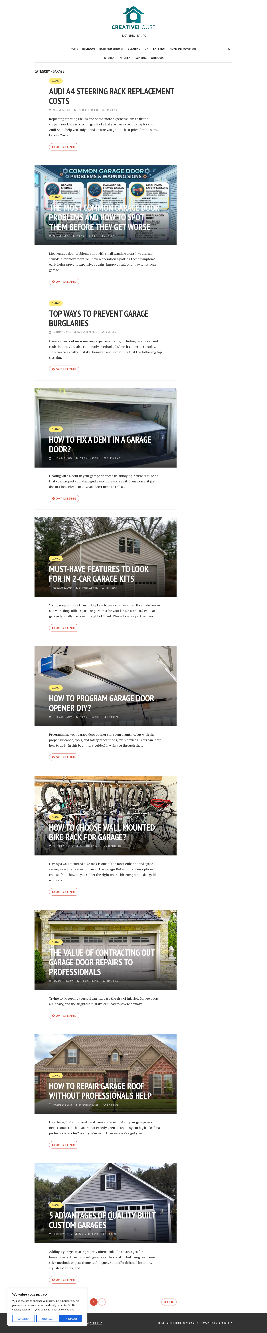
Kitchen (125, 58)
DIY (147, 49)
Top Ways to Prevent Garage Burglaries (99, 318)
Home (74, 49)
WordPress (96, 1323)
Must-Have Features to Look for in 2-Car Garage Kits (99, 573)
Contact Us (225, 1323)
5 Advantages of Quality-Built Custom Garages (102, 1220)
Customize (23, 1318)
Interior (109, 58)
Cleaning (134, 49)
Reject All (47, 1318)
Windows (157, 58)
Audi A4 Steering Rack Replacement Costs (111, 95)
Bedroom (88, 49)
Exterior (159, 49)
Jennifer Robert (89, 110)
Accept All (71, 1318)
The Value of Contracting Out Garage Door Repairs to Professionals (102, 962)
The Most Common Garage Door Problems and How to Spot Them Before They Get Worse (104, 217)
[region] (47, 1307)
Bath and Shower (111, 49)
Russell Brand (90, 587)
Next (167, 1302)
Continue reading (66, 147)
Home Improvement (183, 49)
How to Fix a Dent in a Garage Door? (100, 444)
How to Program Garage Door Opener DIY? (101, 702)
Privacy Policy (209, 1323)
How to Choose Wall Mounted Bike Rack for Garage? (102, 832)
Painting (141, 58)
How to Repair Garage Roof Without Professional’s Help (100, 1090)
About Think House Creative (183, 1323)
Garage (56, 81)
